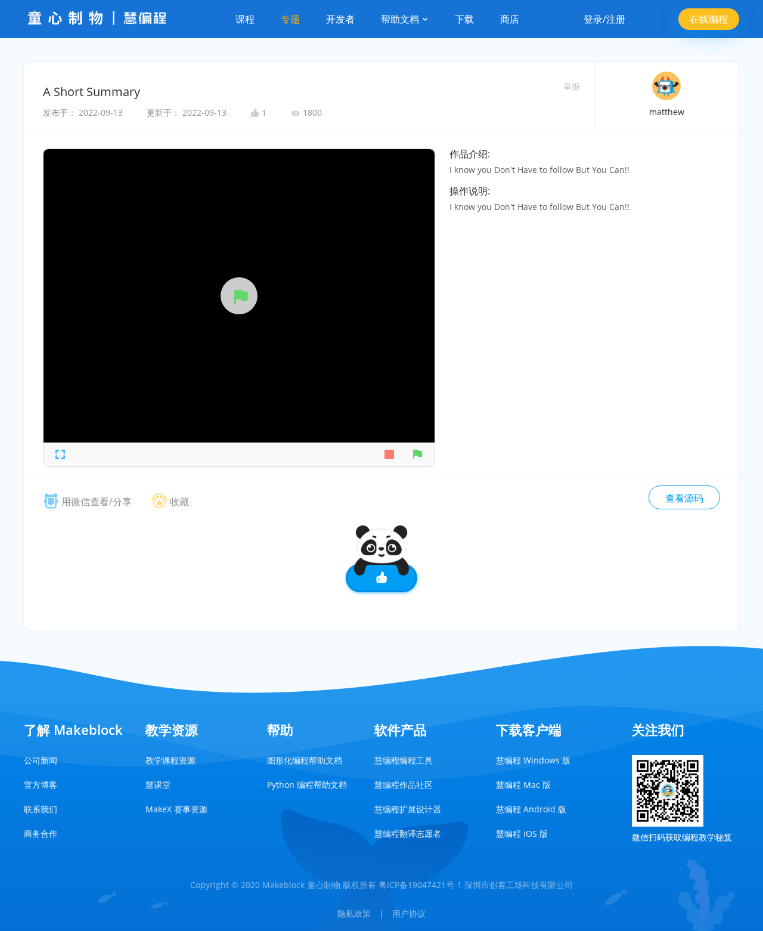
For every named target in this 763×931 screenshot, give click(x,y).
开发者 (340, 19)
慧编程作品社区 (403, 784)
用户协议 (409, 913)
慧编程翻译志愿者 (407, 833)
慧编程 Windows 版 (533, 760)
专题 (290, 19)
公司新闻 (40, 760)
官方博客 (40, 784)
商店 (509, 19)
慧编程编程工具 (403, 760)
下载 (464, 19)
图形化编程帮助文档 (304, 760)
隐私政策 (354, 913)
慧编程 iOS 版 (522, 833)
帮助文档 (401, 19)
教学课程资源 (170, 760)
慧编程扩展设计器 (407, 809)
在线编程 (709, 19)
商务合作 (40, 833)
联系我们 (40, 809)
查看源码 (684, 498)
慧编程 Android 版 (531, 809)
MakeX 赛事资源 (176, 809)
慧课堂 (157, 784)
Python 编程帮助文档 (307, 784)
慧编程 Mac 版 (523, 784)
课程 (245, 19)
